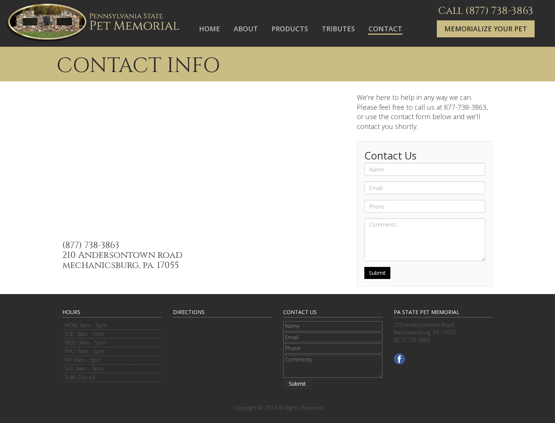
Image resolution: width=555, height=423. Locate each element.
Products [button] (289, 28)
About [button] (246, 28)
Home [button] (209, 28)
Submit (377, 272)
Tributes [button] (338, 28)
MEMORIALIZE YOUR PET (485, 28)
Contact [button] (385, 28)
